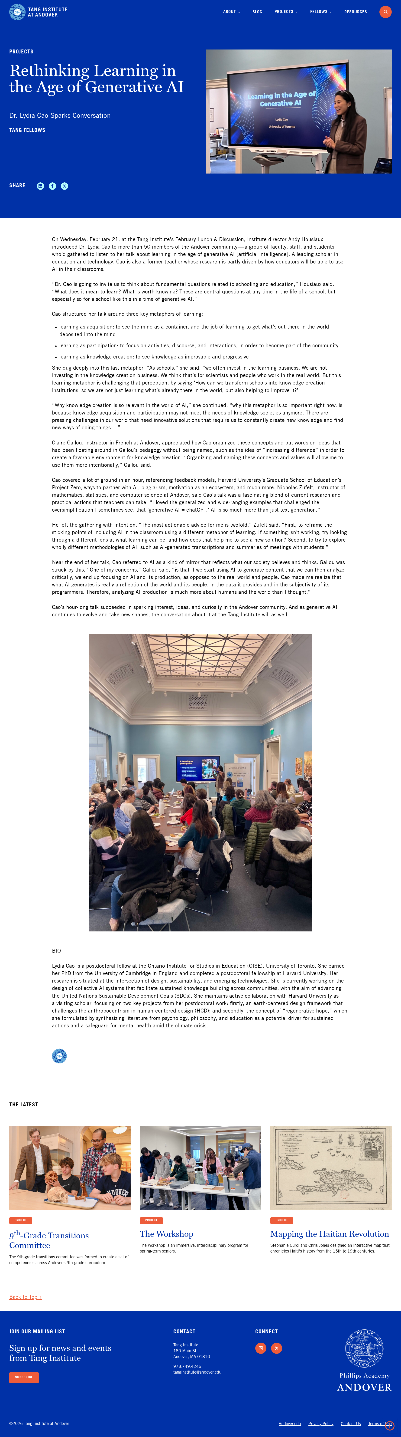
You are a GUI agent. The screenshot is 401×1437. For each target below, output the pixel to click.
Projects (21, 52)
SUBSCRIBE (272, 1419)
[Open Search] (385, 12)
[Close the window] (389, 1378)
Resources (355, 12)
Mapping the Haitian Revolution (329, 1233)
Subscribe (24, 1377)
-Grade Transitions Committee (49, 1240)
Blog (257, 12)
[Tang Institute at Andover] (38, 12)
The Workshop (166, 1233)
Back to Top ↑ (25, 1297)
